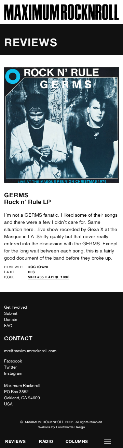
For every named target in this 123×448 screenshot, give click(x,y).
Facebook (13, 361)
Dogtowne (38, 267)
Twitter (10, 367)
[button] (107, 441)
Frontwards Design (70, 427)
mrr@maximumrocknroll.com (30, 351)
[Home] (61, 18)
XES (31, 272)
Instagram (13, 373)
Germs (16, 195)
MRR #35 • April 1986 (48, 277)
